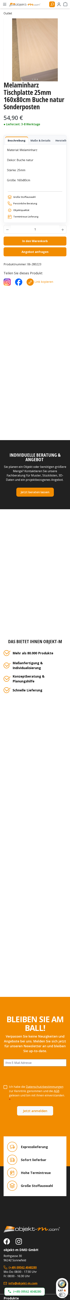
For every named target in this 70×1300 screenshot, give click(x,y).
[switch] (62, 1295)
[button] (24, 1292)
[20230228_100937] (35, 49)
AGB (56, 1091)
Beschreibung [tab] (16, 140)
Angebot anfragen (35, 252)
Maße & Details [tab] (40, 140)
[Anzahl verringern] (7, 229)
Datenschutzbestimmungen (44, 1087)
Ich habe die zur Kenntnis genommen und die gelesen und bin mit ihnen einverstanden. (37, 1093)
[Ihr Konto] (59, 4)
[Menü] (4, 4)
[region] (35, 49)
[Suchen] (52, 4)
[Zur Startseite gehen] (26, 4)
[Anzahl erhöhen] (63, 229)
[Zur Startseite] (35, 1229)
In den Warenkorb (35, 241)
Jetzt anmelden (35, 1111)
